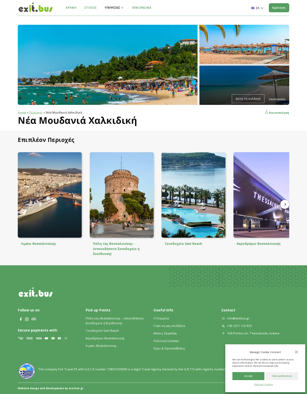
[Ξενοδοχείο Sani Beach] (193, 195)
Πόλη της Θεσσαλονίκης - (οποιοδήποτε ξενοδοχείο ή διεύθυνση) (116, 248)
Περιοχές (36, 112)
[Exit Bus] (35, 11)
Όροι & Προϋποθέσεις (169, 348)
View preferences (282, 375)
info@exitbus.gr (238, 318)
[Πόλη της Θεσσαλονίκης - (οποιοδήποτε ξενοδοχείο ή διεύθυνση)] (122, 195)
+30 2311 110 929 (239, 326)
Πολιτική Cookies (263, 384)
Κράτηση (279, 8)
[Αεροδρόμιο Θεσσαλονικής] (265, 195)
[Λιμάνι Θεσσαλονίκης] (50, 195)
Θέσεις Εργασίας (165, 333)
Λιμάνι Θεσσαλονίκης (38, 243)
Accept (248, 375)
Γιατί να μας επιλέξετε (169, 326)
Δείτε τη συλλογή (248, 99)
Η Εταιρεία (161, 318)
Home (22, 112)
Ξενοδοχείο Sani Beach (183, 243)
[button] (296, 352)
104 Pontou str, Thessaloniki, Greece (253, 333)
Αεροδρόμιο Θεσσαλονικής (259, 243)
